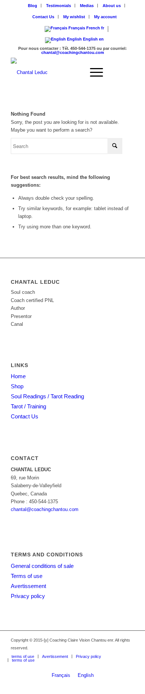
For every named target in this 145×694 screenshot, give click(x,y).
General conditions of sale (42, 566)
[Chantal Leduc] (60, 72)
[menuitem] (32, 5)
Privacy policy (28, 596)
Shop (17, 386)
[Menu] (93, 72)
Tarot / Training (28, 406)
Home (18, 376)
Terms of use (26, 576)
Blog (32, 5)
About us (112, 5)
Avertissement (28, 586)
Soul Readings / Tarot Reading (47, 396)
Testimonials (58, 5)
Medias (87, 5)
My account (105, 17)
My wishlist (74, 17)
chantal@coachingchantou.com (72, 52)
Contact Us (43, 17)
